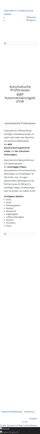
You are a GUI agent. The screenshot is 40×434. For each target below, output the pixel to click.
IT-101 (25, 422)
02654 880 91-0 (11, 10)
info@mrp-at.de (26, 10)
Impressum (29, 411)
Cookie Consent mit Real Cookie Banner (18, 425)
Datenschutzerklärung (11, 411)
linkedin (7, 14)
